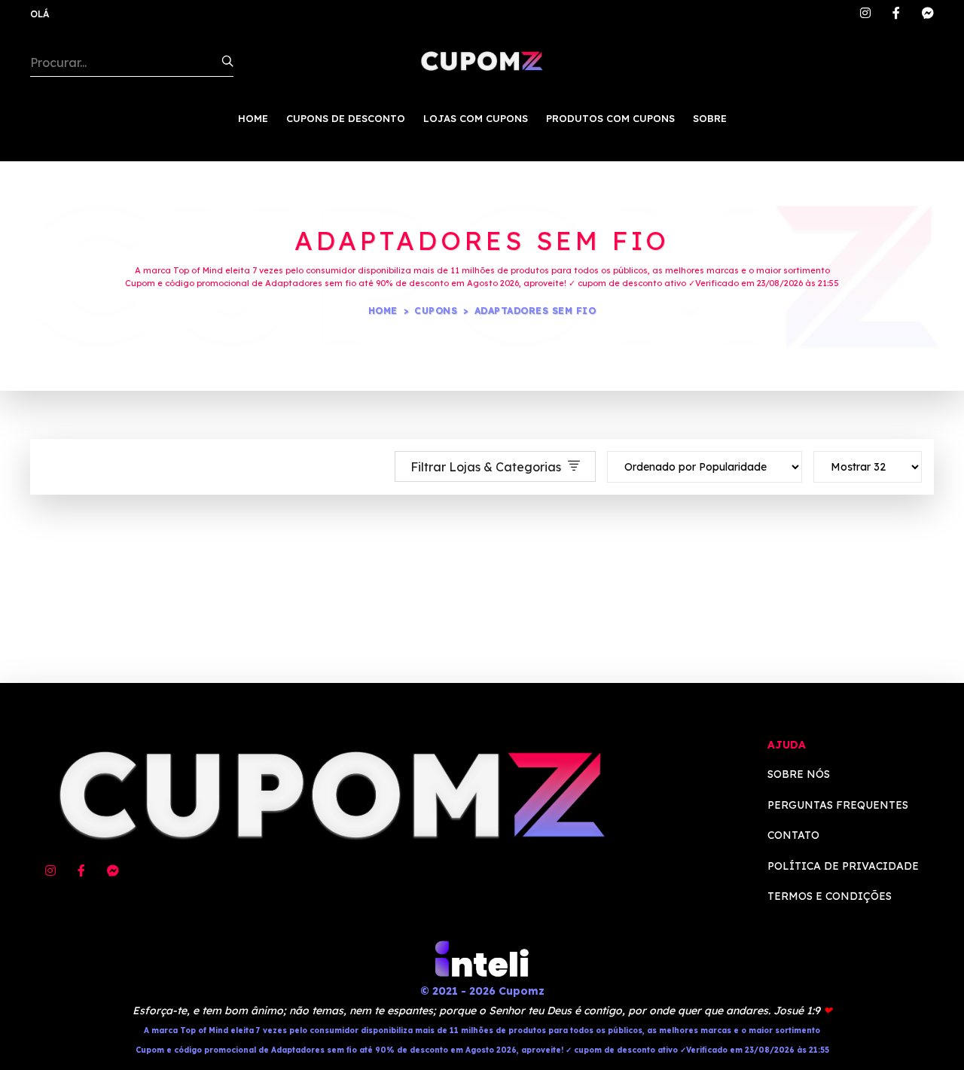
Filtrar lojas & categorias (487, 466)
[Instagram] (865, 13)
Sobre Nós (798, 774)
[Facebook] (896, 13)
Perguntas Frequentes (837, 805)
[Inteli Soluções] (482, 958)
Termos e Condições (829, 896)
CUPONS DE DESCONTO (345, 118)
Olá (39, 14)
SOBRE (710, 118)
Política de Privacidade (843, 866)
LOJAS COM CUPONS (475, 118)
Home (383, 310)
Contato (793, 835)
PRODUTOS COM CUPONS (610, 118)
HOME (253, 118)
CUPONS (435, 310)
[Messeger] (928, 13)
